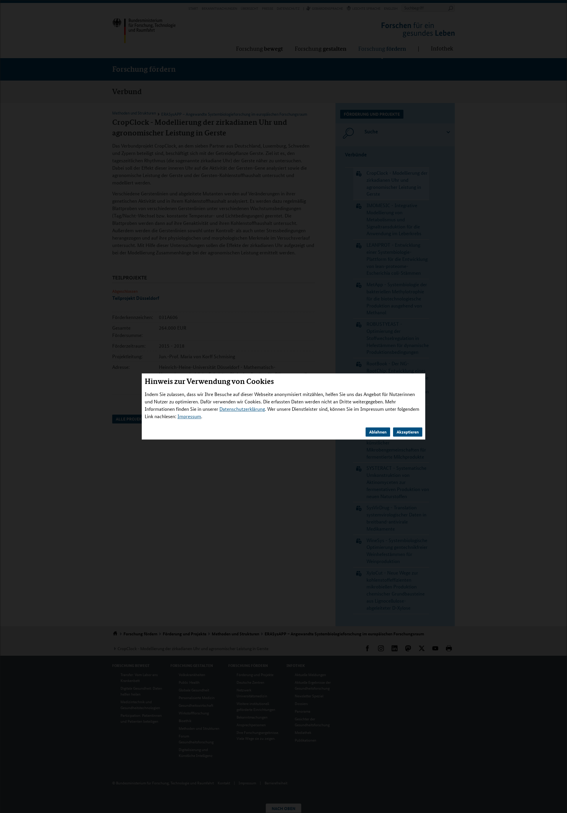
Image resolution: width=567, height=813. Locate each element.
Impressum (189, 416)
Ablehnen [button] (378, 432)
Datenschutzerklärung (242, 409)
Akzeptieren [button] (408, 432)
